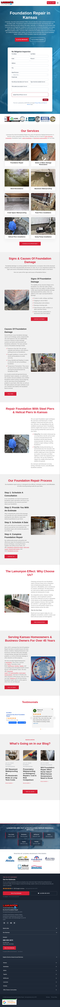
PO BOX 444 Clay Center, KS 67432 (8, 943)
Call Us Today (12, 687)
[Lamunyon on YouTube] (11, 923)
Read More (9, 783)
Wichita (17, 666)
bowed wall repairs (14, 549)
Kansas (5, 962)
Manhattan (9, 662)
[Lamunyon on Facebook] (4, 923)
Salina (9, 664)
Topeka (21, 666)
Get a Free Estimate (16, 893)
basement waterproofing (40, 138)
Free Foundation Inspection (37, 39)
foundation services (13, 551)
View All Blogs (30, 791)
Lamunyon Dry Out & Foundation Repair (15, 715)
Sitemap (48, 997)
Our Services (6, 932)
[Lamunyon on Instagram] (7, 923)
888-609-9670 (8, 940)
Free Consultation (39, 622)
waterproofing (14, 673)
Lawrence (5, 982)
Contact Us (11, 556)
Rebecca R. (40, 709)
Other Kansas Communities (10, 989)
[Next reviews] (54, 718)
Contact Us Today (39, 319)
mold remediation (27, 138)
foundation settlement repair (15, 547)
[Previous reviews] (31, 718)
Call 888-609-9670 (44, 893)
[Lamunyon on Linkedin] (14, 923)
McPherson (11, 666)
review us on (21, 722)
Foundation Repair (46, 764)
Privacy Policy (54, 997)
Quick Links (6, 928)
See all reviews (12, 722)
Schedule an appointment (30, 243)
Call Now (52, 2)
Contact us (13, 678)
